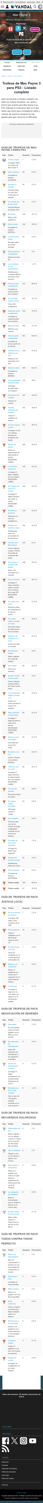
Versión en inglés (21, 1492)
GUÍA (35, 66)
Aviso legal (5, 1475)
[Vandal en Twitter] (14, 1440)
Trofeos (27, 52)
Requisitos (21, 62)
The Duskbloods (20, 2)
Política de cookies (8, 1478)
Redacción (5, 1462)
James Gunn (31, 2)
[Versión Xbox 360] (24, 28)
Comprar (35, 29)
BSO (35, 70)
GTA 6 (38, 2)
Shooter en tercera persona (25, 19)
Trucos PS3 (17, 52)
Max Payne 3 (21, 15)
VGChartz (5, 1485)
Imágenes (7, 70)
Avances (7, 66)
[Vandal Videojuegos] (21, 6)
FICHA (7, 62)
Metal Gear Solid (8, 2)
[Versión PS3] (18, 28)
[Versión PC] (21, 33)
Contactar (5, 1465)
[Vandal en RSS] (5, 1448)
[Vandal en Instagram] (23, 1440)
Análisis (21, 66)
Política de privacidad (9, 1472)
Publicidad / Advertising (9, 1468)
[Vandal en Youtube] (32, 1440)
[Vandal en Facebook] (5, 1440)
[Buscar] (35, 7)
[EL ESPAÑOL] (40, 6)
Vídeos (21, 70)
